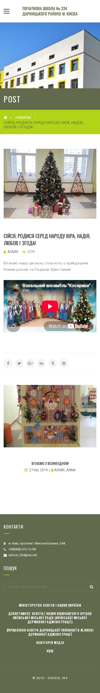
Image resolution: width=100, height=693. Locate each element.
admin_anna (65, 470)
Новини (23, 117)
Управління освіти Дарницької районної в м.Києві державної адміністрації (50, 632)
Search (91, 587)
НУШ (50, 650)
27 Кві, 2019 (38, 470)
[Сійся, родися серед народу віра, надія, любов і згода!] (50, 184)
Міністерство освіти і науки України (50, 605)
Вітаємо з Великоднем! (50, 463)
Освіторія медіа (50, 642)
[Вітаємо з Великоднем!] (50, 416)
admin (13, 252)
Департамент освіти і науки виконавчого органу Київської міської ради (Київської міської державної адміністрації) (50, 617)
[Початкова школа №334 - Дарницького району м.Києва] (50, 11)
